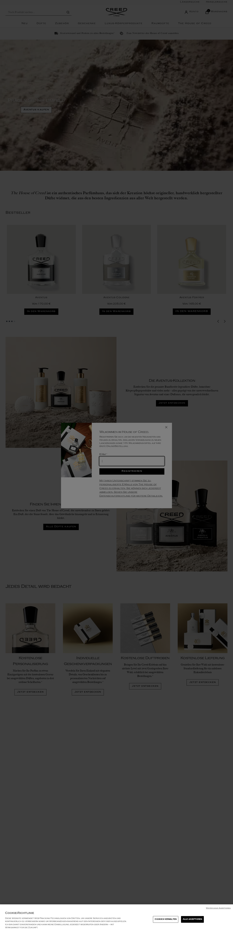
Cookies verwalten (166, 919)
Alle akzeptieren (192, 919)
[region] (116, 917)
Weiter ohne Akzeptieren (218, 908)
